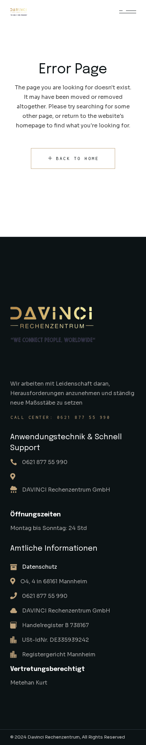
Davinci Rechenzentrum (54, 737)
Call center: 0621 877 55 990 (60, 417)
